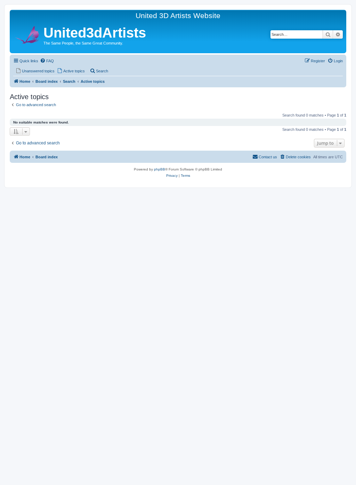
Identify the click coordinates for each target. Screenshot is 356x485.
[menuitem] (47, 61)
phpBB (159, 169)
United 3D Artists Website (178, 15)
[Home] (27, 34)
